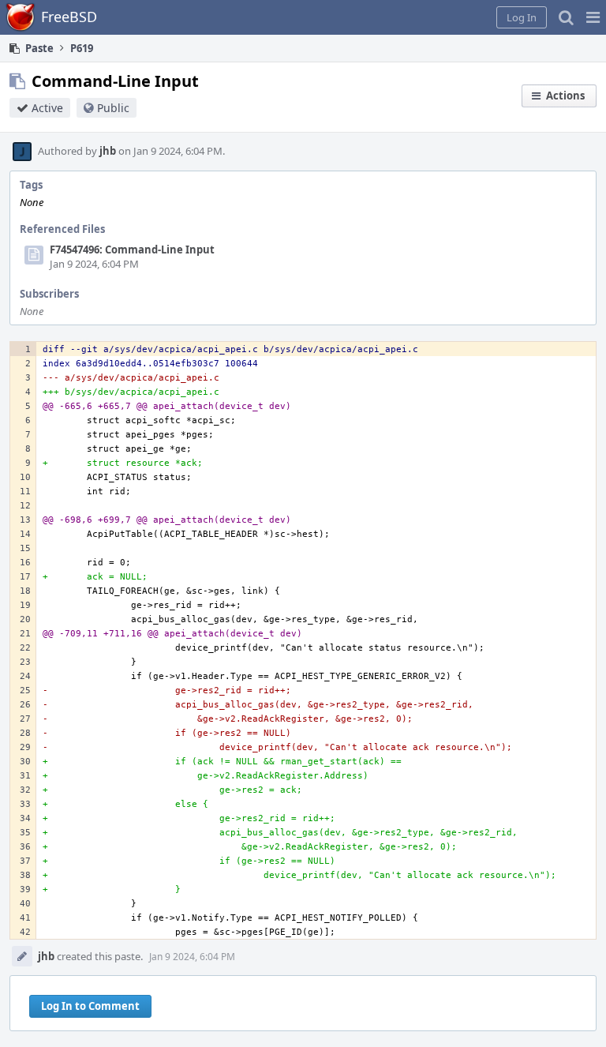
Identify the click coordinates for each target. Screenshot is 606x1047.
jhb (107, 151)
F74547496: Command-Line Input (132, 249)
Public (113, 107)
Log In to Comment (90, 1006)
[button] (593, 17)
